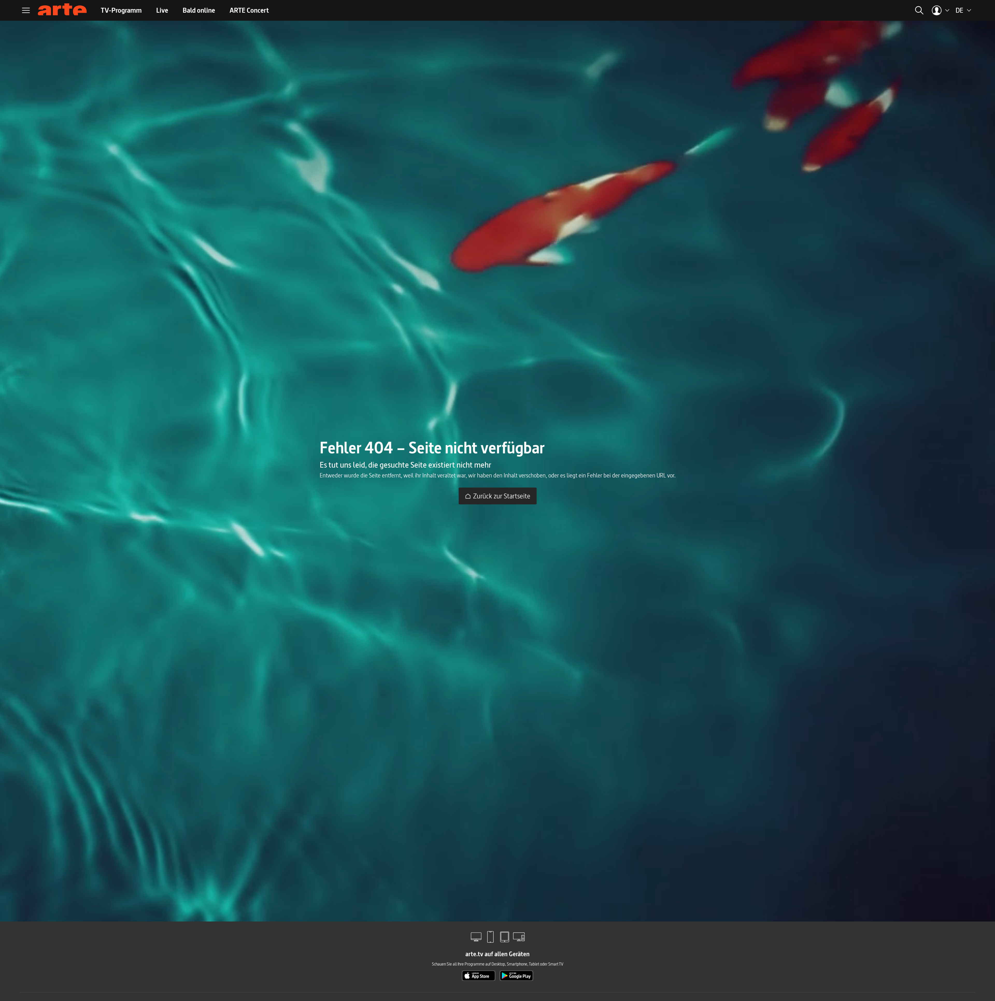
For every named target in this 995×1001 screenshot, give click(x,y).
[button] (854, 10)
